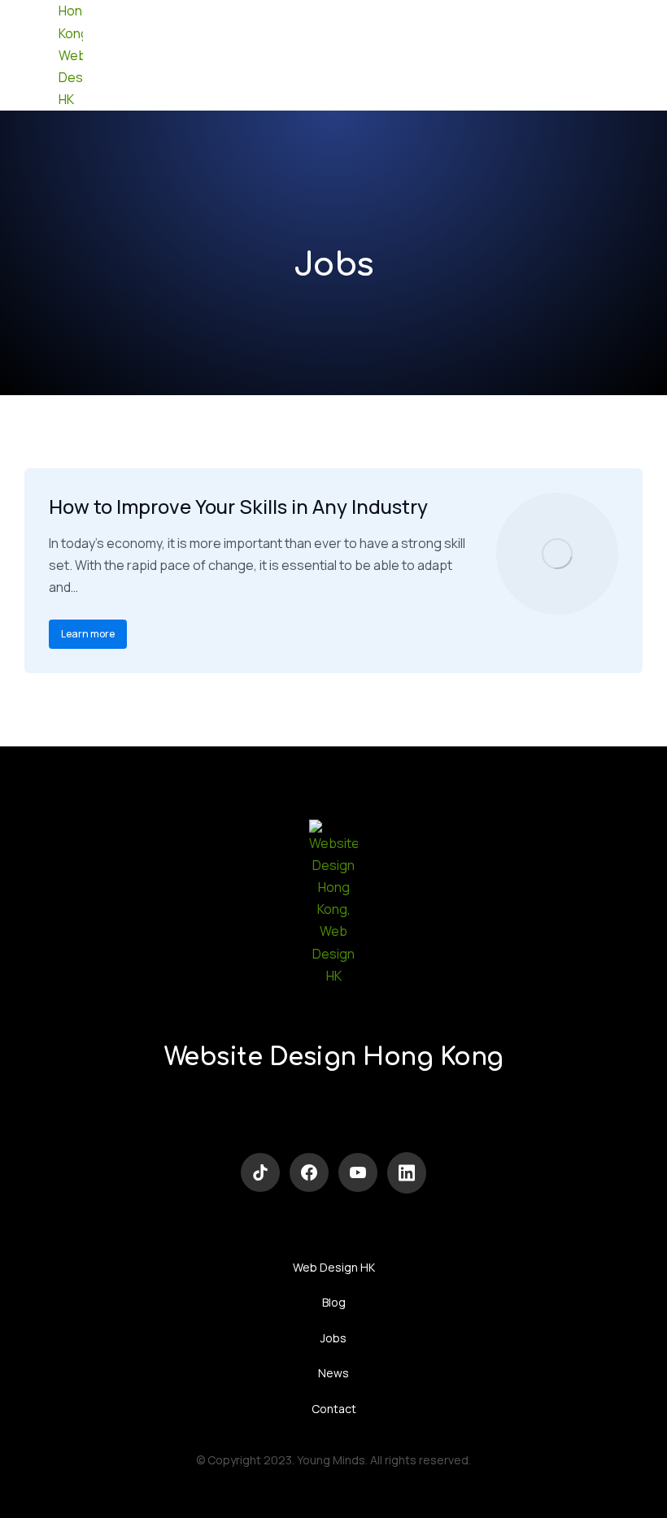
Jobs (333, 1338)
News (333, 1373)
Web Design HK (334, 1267)
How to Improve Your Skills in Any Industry (238, 506)
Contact (334, 1408)
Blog (334, 1302)
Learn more (88, 634)
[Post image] (557, 554)
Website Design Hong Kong (334, 1057)
